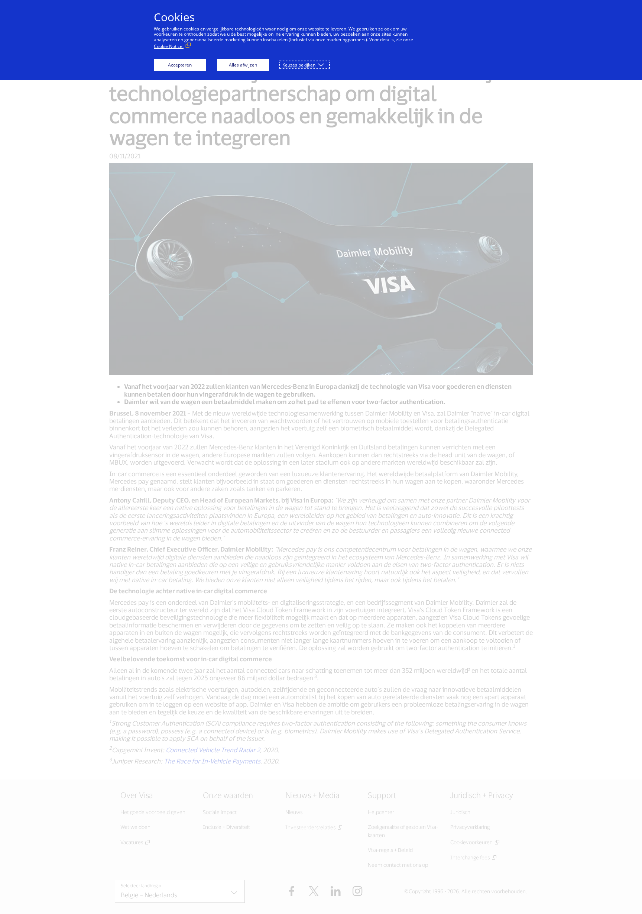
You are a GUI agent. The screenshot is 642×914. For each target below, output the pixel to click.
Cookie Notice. (169, 46)
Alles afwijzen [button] (243, 65)
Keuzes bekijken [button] (298, 65)
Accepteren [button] (180, 65)
